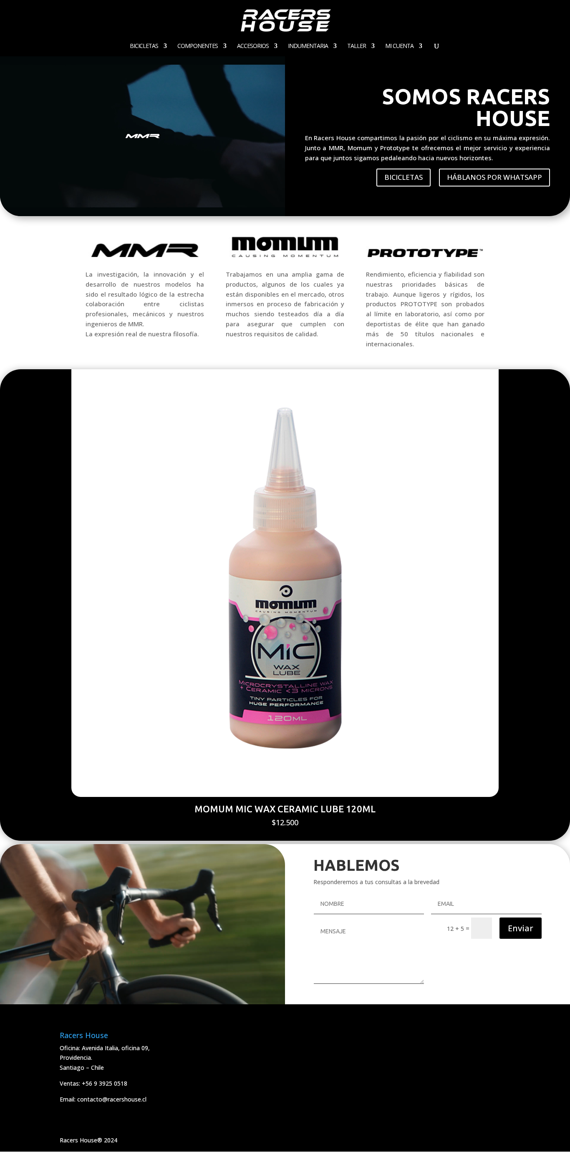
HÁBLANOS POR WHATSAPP (494, 177)
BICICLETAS (403, 177)
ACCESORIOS (253, 46)
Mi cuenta (399, 46)
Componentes (197, 46)
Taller (356, 46)
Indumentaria (308, 46)
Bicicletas (144, 46)
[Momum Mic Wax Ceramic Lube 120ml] (285, 795)
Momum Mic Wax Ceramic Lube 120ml (285, 809)
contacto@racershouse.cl (111, 1099)
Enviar (520, 928)
